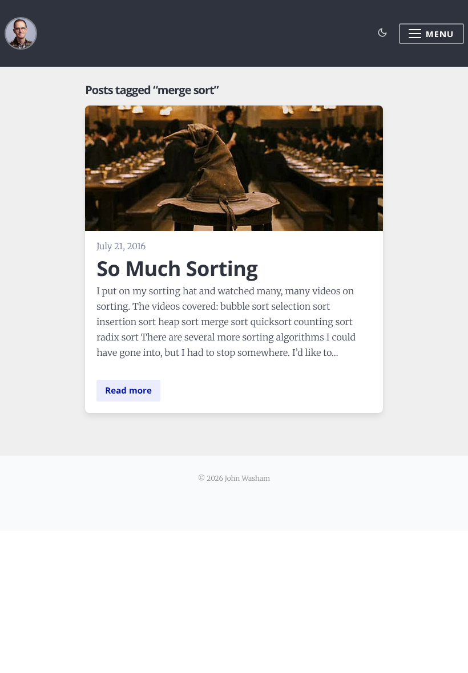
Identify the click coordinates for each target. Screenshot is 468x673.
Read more (128, 390)
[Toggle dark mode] (382, 33)
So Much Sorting (176, 268)
